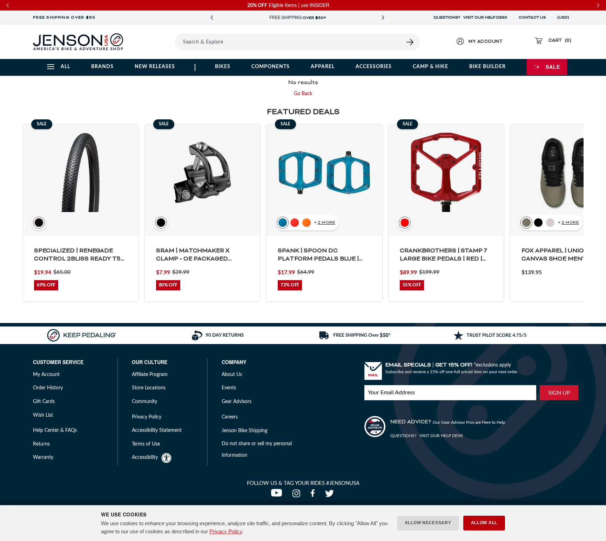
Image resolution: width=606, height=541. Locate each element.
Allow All (484, 522)
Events (229, 387)
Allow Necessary (428, 522)
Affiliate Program (150, 374)
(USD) (564, 17)
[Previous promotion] (211, 17)
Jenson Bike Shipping (244, 430)
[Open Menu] (155, 41)
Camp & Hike (430, 66)
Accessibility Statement (157, 430)
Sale (553, 66)
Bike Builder (487, 66)
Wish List (43, 415)
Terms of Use (146, 444)
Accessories (374, 66)
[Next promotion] (383, 17)
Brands (102, 66)
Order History (48, 387)
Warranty (43, 457)
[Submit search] (410, 42)
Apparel (323, 66)
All (65, 66)
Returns (41, 444)
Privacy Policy (225, 531)
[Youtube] (278, 495)
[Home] (78, 41)
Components (270, 66)
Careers (230, 417)
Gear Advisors (236, 401)
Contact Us (532, 17)
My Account (46, 374)
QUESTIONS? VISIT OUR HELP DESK (470, 17)
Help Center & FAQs (55, 430)
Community (144, 401)
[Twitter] (330, 495)
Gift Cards (44, 401)
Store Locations (149, 387)
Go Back (303, 93)
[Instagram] (297, 495)
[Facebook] (314, 495)
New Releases (155, 66)
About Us (232, 374)
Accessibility (145, 457)
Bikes (222, 66)
